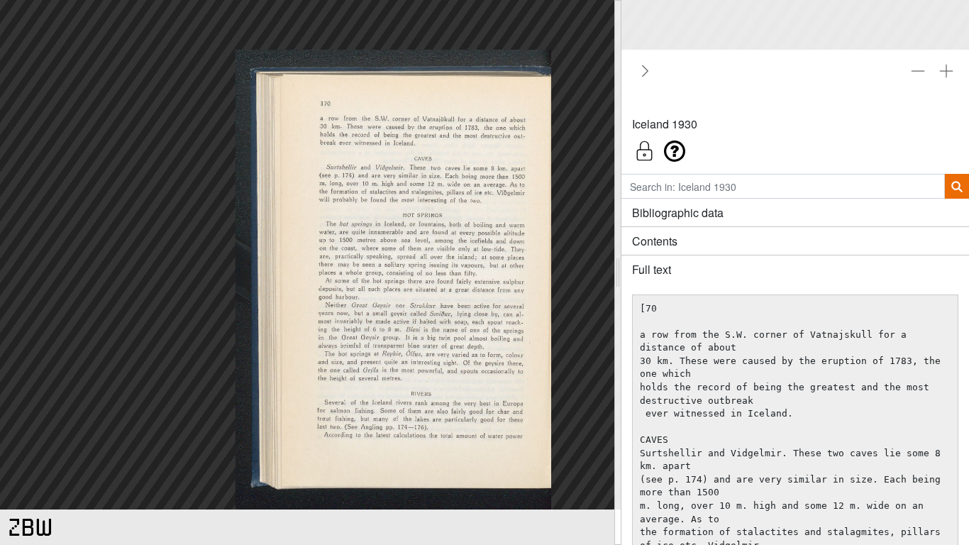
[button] (795, 147)
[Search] (956, 186)
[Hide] (642, 71)
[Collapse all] (918, 71)
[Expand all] (946, 71)
